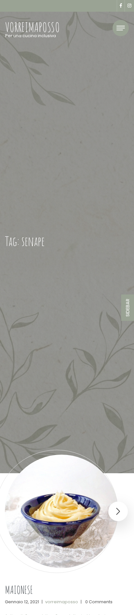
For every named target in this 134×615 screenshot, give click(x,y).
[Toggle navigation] (121, 28)
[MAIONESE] (61, 511)
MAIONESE (19, 589)
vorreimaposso (61, 602)
